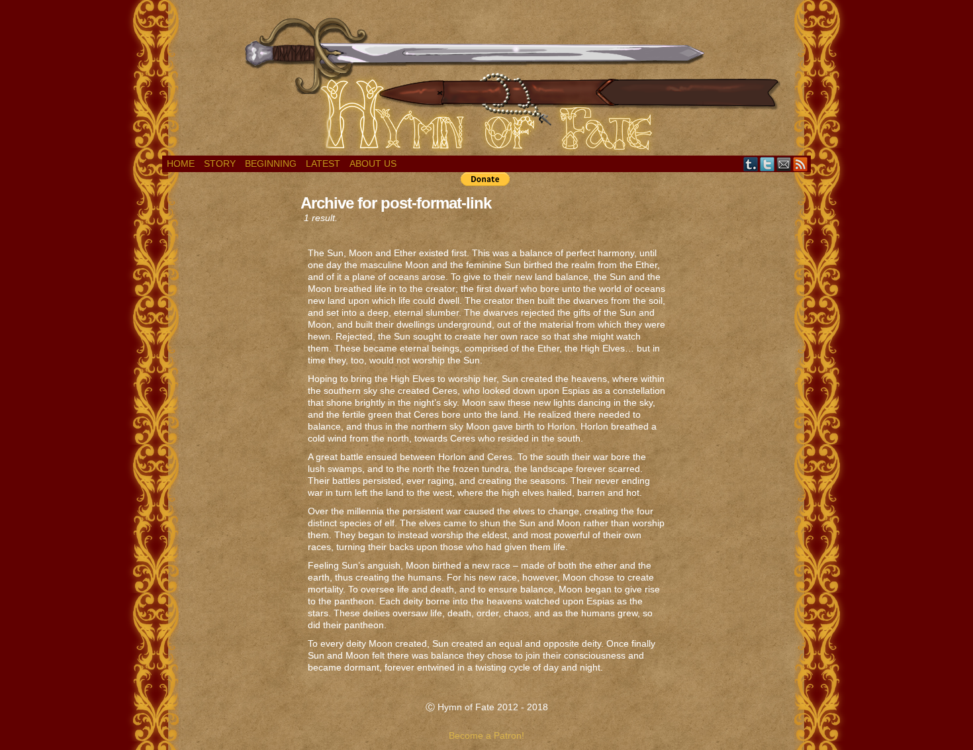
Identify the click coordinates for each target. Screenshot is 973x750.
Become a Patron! (486, 735)
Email (784, 164)
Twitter (767, 164)
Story (220, 163)
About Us (372, 163)
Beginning (271, 163)
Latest (323, 163)
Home (181, 163)
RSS (800, 164)
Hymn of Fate (486, 81)
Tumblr (751, 164)
